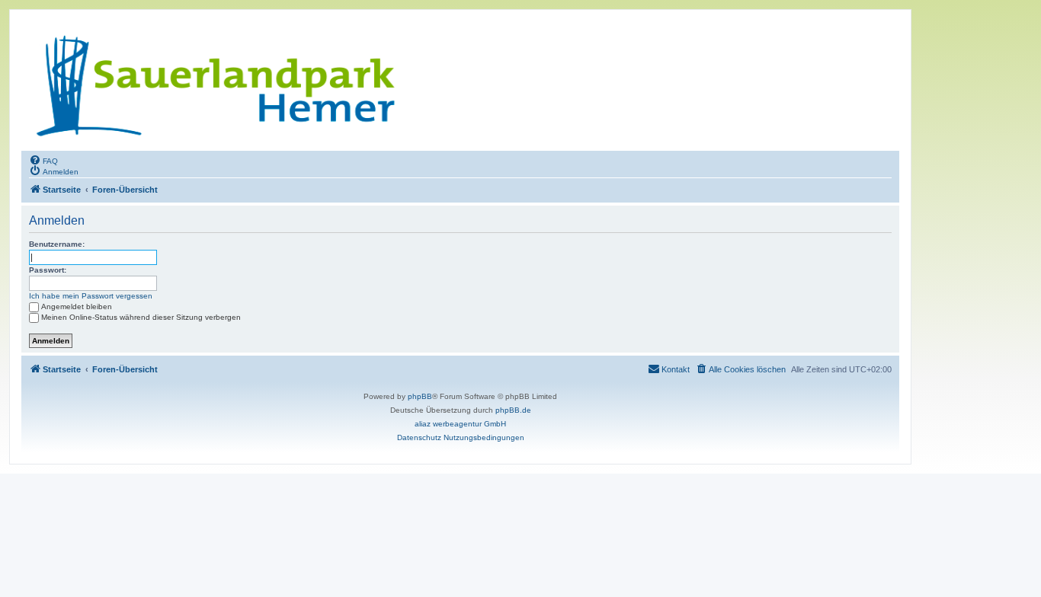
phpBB (420, 396)
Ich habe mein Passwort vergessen (90, 296)
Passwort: (47, 270)
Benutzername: (57, 244)
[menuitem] (43, 160)
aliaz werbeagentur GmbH (460, 424)
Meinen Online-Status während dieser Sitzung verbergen (141, 317)
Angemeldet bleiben (76, 306)
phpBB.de (513, 410)
